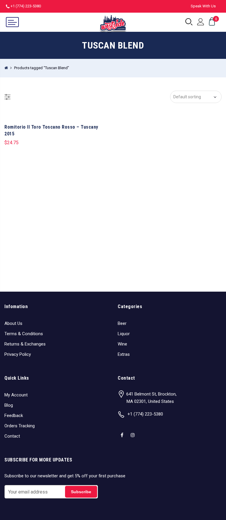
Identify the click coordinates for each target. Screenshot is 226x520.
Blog (8, 405)
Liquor (124, 333)
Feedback (13, 415)
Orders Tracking (19, 425)
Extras (124, 354)
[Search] (189, 22)
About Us (13, 323)
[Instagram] (133, 431)
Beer (122, 323)
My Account (16, 395)
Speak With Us (203, 6)
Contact (12, 436)
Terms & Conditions (23, 333)
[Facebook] (123, 431)
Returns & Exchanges (25, 344)
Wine (122, 344)
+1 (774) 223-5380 (26, 6)
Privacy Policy (17, 354)
